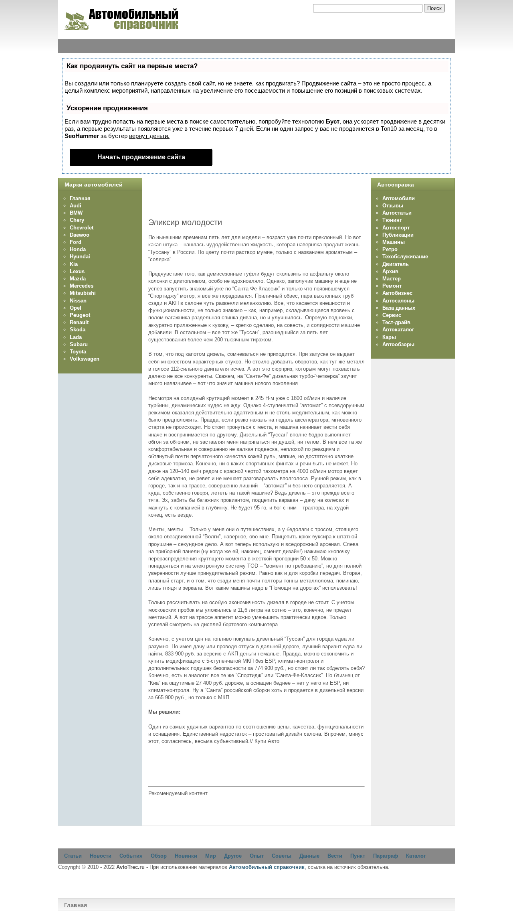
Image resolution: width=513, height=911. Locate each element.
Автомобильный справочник (267, 867)
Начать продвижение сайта (141, 157)
